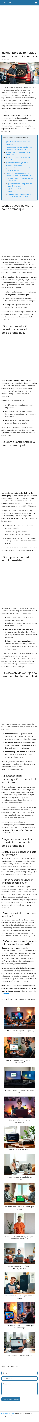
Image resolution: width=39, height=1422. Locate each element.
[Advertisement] (19, 27)
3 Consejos (6, 2)
